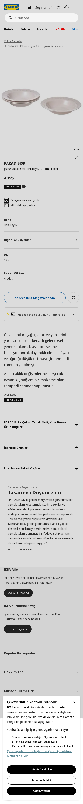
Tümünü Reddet (41, 780)
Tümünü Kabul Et (41, 769)
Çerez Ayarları (41, 790)
